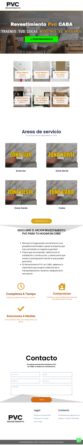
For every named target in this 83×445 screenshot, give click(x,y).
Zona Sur (21, 170)
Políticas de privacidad (42, 415)
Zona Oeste (20, 208)
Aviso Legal (38, 422)
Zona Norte (62, 170)
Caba (62, 208)
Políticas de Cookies (41, 418)
